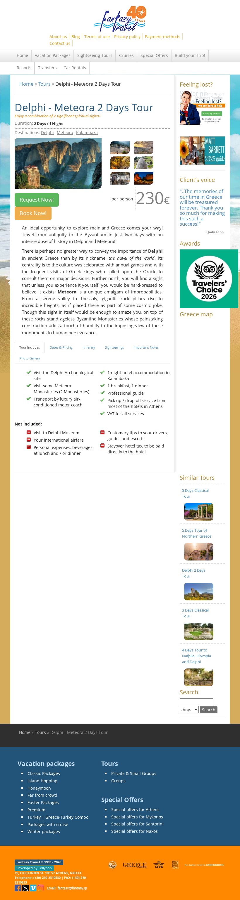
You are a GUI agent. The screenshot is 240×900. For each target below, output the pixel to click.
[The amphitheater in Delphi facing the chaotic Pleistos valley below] (120, 147)
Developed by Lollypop (34, 868)
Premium (36, 810)
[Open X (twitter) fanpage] (26, 887)
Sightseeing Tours (94, 55)
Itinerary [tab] (89, 347)
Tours (44, 83)
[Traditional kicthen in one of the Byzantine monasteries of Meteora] (120, 177)
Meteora (65, 132)
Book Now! (33, 213)
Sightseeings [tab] (114, 347)
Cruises (126, 55)
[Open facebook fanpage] (18, 887)
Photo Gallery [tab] (29, 358)
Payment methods (162, 36)
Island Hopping (42, 781)
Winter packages (44, 831)
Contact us (59, 43)
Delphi (47, 132)
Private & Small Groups (133, 773)
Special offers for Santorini (137, 824)
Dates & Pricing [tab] (61, 347)
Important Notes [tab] (146, 347)
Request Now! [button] (37, 199)
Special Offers (154, 55)
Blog (75, 36)
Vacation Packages (53, 55)
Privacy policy (127, 36)
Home (22, 55)
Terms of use (97, 36)
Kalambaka (87, 132)
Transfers (47, 67)
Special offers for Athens (135, 809)
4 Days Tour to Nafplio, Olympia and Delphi (196, 655)
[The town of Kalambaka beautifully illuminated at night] (143, 177)
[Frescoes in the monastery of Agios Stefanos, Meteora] (120, 162)
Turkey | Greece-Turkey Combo (58, 817)
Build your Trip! (190, 55)
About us (58, 36)
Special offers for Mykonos (137, 817)
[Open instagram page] (41, 887)
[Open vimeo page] (33, 887)
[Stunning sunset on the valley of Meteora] (143, 147)
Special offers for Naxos (134, 831)
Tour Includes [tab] (29, 347)
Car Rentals (75, 67)
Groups (118, 781)
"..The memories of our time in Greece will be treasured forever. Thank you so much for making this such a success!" (202, 207)
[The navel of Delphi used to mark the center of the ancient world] (143, 162)
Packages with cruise (48, 824)
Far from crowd (42, 795)
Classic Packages (44, 773)
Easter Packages (43, 802)
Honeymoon (39, 788)
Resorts (24, 67)
